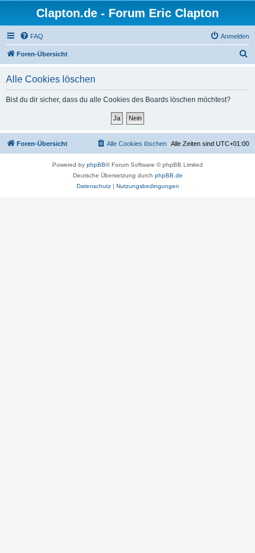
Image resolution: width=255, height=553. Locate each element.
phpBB (96, 164)
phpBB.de (169, 175)
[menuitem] (31, 36)
